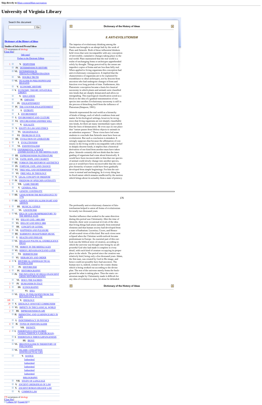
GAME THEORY (31, 184)
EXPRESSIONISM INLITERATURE (36, 156)
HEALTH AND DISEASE (30, 237)
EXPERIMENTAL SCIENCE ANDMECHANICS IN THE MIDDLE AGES (38, 151)
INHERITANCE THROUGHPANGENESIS (37, 337)
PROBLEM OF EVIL (31, 135)
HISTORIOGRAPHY (31, 271)
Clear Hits (9, 52)
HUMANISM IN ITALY (32, 284)
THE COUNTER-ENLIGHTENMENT (36, 107)
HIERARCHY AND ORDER (33, 258)
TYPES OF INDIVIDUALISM (33, 324)
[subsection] (29, 359)
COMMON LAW (29, 392)
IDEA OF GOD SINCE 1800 (33, 223)
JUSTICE (29, 356)
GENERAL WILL (29, 188)
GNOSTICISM (30, 210)
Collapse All (11, 402)
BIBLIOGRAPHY (30, 377)
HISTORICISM (30, 267)
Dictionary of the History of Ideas (21, 41)
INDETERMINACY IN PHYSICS (34, 320)
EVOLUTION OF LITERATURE (35, 139)
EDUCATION (29, 96)
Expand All (22, 402)
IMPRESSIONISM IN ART (33, 311)
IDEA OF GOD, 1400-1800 (33, 220)
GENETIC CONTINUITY (30, 191)
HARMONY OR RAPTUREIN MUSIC (37, 234)
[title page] (25, 55)
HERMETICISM (30, 254)
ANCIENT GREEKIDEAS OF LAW (35, 384)
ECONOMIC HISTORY (31, 87)
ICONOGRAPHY (31, 287)
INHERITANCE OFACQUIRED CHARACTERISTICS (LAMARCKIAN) (36, 332)
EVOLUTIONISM (29, 142)
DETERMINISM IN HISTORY (34, 68)
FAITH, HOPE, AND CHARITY (34, 159)
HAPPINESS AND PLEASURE (34, 230)
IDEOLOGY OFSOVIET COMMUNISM (36, 304)
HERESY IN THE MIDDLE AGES (35, 247)
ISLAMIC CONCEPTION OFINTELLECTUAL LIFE (31, 351)
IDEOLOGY (29, 300)
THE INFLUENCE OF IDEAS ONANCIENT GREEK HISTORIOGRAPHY (39, 275)
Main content (23, 2)
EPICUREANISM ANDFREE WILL (36, 121)
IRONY (31, 341)
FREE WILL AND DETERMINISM (35, 170)
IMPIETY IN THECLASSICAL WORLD (37, 307)
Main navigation (38, 2)
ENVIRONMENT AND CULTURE (34, 118)
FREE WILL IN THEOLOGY (33, 173)
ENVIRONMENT (29, 114)
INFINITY (30, 327)
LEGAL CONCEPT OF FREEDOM (34, 177)
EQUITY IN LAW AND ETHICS (33, 128)
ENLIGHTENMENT (31, 103)
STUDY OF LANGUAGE (33, 381)
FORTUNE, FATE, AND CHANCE (35, 166)
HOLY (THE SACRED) (31, 280)
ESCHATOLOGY (30, 132)
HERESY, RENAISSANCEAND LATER (37, 250)
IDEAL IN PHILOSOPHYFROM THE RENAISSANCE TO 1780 (36, 295)
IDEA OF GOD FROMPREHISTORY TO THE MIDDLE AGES (37, 215)
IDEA (32, 291)
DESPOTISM (29, 64)
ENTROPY (29, 110)
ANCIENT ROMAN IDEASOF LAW (35, 388)
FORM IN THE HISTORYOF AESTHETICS (39, 163)
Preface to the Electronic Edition (30, 58)
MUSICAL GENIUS (31, 207)
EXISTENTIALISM (31, 146)
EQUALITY (29, 125)
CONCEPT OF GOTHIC (32, 227)
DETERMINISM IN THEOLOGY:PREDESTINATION (34, 72)
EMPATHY (29, 100)
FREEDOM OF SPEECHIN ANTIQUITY (37, 180)
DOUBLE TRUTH (30, 77)
